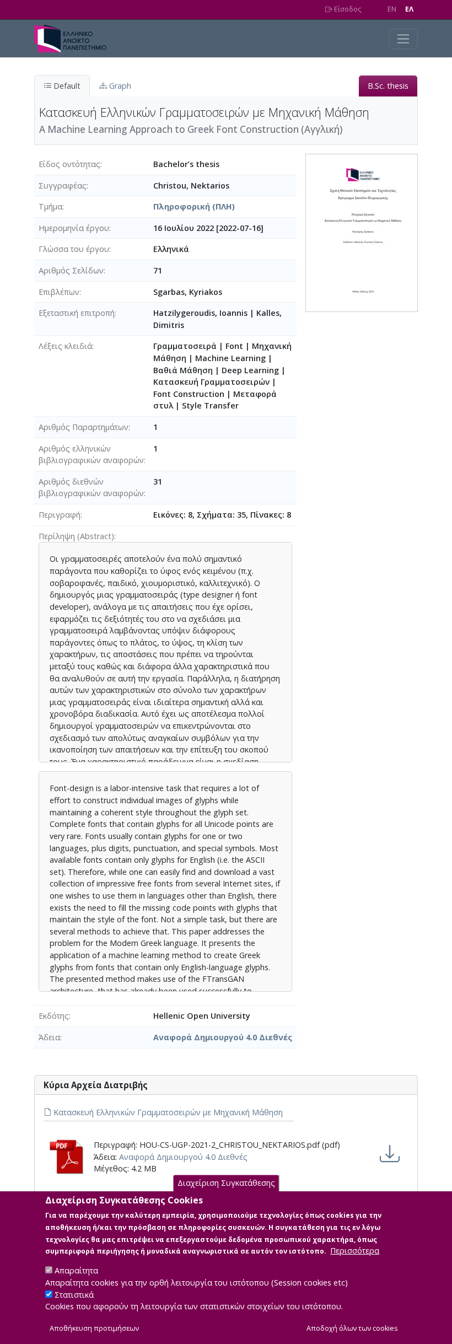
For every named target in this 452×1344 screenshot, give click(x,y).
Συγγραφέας (63, 185)
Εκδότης (54, 1015)
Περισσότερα (354, 1250)
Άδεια (49, 1037)
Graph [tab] (119, 85)
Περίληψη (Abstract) (76, 536)
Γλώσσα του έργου (74, 249)
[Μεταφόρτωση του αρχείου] (390, 1153)
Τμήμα (50, 206)
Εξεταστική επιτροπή (77, 313)
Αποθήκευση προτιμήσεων (94, 1328)
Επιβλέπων (59, 292)
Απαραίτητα (76, 1270)
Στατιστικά (74, 1294)
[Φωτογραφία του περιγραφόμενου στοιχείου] (361, 232)
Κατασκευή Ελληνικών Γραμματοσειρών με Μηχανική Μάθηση (167, 1112)
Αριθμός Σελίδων (71, 270)
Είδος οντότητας (69, 164)
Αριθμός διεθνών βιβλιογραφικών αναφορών (91, 487)
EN (392, 9)
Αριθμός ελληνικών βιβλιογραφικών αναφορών (91, 454)
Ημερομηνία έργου (74, 228)
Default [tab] (65, 85)
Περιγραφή (59, 514)
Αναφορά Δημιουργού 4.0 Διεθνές (222, 1037)
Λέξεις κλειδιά (65, 346)
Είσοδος (346, 9)
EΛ (409, 9)
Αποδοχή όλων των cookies (352, 1328)
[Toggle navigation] (403, 39)
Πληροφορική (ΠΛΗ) (194, 206)
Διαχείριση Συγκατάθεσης (226, 1183)
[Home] (74, 38)
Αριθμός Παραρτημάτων (83, 427)
